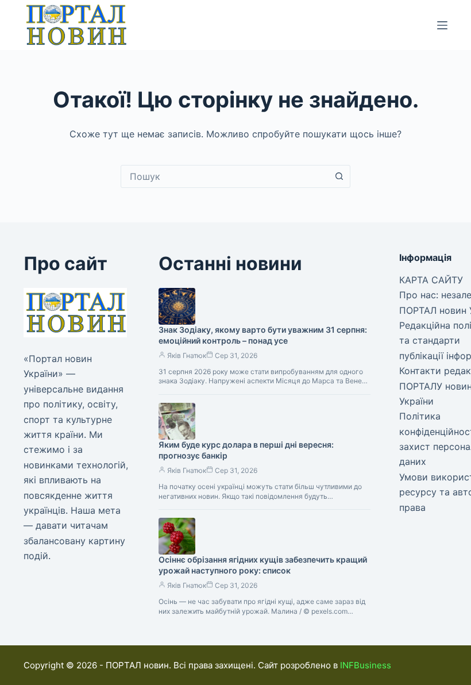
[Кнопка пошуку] (339, 176)
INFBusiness (365, 665)
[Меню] (442, 25)
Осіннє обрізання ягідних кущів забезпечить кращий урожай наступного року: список (263, 565)
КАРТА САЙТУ (431, 280)
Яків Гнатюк (186, 355)
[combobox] (224, 176)
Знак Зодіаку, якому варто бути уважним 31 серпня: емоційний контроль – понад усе (263, 335)
